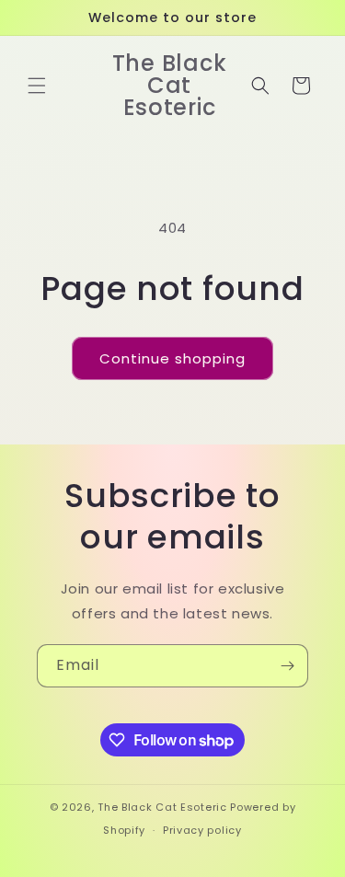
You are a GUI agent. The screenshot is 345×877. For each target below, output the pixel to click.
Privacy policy (202, 830)
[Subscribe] (287, 665)
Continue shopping (172, 358)
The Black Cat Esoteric (162, 807)
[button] (37, 85)
